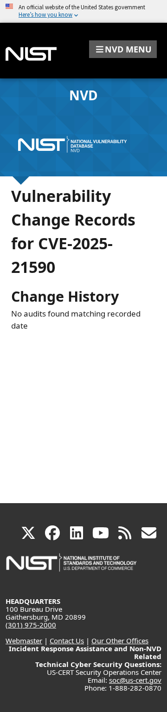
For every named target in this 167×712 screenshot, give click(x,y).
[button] (123, 49)
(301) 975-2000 (31, 624)
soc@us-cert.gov (135, 680)
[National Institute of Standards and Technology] (72, 567)
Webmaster (24, 640)
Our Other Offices (119, 640)
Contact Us (67, 640)
